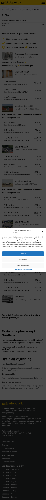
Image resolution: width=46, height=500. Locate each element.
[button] (43, 232)
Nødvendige (23, 259)
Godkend (23, 254)
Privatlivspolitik (27, 269)
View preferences (23, 265)
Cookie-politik (18, 269)
